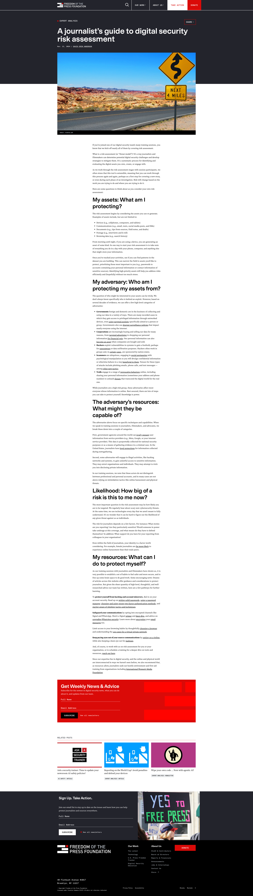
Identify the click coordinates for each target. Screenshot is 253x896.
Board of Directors (160, 854)
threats (118, 378)
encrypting (141, 619)
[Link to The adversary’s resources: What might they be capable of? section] (88, 402)
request (142, 434)
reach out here (108, 653)
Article (69, 779)
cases (118, 351)
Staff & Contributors (161, 851)
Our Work (139, 5)
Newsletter (169, 775)
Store (153, 872)
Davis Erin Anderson (82, 46)
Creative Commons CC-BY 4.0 (77, 890)
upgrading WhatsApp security (105, 619)
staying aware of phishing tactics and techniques (114, 607)
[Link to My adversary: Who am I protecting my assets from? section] (88, 282)
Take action (177, 5)
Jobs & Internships (160, 865)
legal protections (127, 448)
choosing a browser (148, 628)
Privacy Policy (128, 888)
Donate (194, 5)
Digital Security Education (136, 865)
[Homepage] (71, 5)
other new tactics (110, 368)
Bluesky (182, 888)
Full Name (66, 699)
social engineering (139, 355)
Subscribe (69, 715)
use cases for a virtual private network (130, 631)
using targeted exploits (119, 321)
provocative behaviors (130, 372)
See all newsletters (89, 715)
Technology (133, 854)
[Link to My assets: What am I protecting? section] (88, 199)
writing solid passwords (129, 600)
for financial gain (115, 338)
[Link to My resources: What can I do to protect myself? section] (88, 557)
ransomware (105, 348)
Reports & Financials (161, 858)
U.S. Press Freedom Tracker (137, 859)
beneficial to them (131, 362)
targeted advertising (118, 335)
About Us (157, 5)
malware (129, 640)
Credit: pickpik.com (66, 132)
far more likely (142, 546)
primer (129, 616)
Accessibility (139, 888)
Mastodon (190, 888)
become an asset (103, 341)
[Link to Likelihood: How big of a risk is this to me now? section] (88, 490)
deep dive (140, 616)
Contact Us (156, 868)
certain (113, 351)
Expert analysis (68, 21)
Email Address (68, 708)
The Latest (133, 851)
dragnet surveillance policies (135, 325)
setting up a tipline (151, 637)
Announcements (157, 861)
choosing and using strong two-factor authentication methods (128, 603)
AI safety (61, 779)
